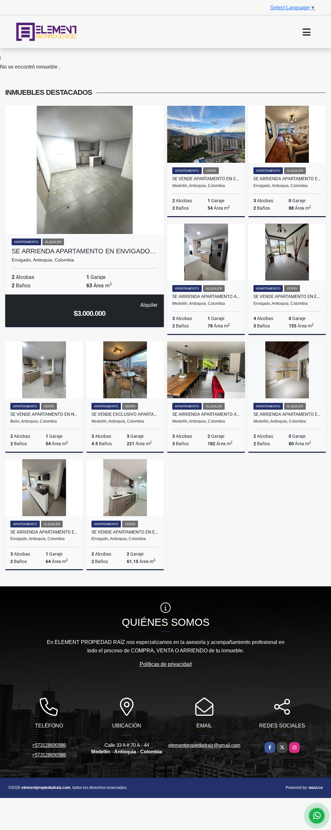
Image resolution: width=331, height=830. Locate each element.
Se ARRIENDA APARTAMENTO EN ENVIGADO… (84, 251)
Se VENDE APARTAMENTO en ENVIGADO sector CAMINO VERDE (125, 532)
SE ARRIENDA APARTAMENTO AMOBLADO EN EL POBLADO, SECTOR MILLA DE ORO (206, 414)
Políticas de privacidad (166, 664)
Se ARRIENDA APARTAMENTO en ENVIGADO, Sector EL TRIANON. (287, 178)
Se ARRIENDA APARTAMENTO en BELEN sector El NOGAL (287, 414)
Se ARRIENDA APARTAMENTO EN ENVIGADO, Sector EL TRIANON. (44, 532)
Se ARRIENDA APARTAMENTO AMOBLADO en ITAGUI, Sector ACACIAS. (206, 296)
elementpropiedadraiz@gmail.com (204, 745)
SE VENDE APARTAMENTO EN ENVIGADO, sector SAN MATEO (287, 296)
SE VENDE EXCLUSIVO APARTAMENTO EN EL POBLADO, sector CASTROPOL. (125, 414)
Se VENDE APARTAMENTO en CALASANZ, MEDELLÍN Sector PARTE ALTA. (206, 178)
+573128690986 (49, 745)
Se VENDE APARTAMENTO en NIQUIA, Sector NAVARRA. (44, 414)
